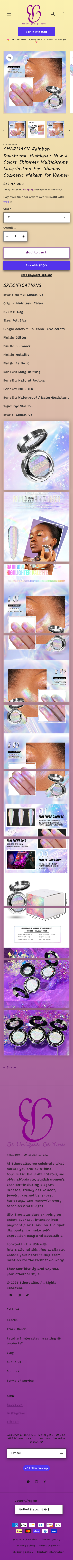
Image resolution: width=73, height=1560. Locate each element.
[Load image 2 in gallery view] (36, 129)
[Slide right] (69, 130)
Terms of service (49, 1546)
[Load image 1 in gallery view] (17, 129)
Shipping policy (23, 1552)
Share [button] (11, 1067)
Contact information (50, 1552)
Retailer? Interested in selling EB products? (34, 1341)
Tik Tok (13, 1422)
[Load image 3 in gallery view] (55, 129)
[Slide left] (3, 130)
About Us (14, 1362)
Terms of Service (20, 1381)
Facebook (15, 1405)
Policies (13, 1371)
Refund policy (51, 1539)
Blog (10, 1353)
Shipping (28, 190)
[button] (9, 13)
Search (12, 1320)
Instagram (16, 1413)
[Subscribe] (61, 1453)
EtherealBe (30, 1540)
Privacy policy (26, 1546)
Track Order (16, 1329)
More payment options (36, 275)
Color (7, 209)
